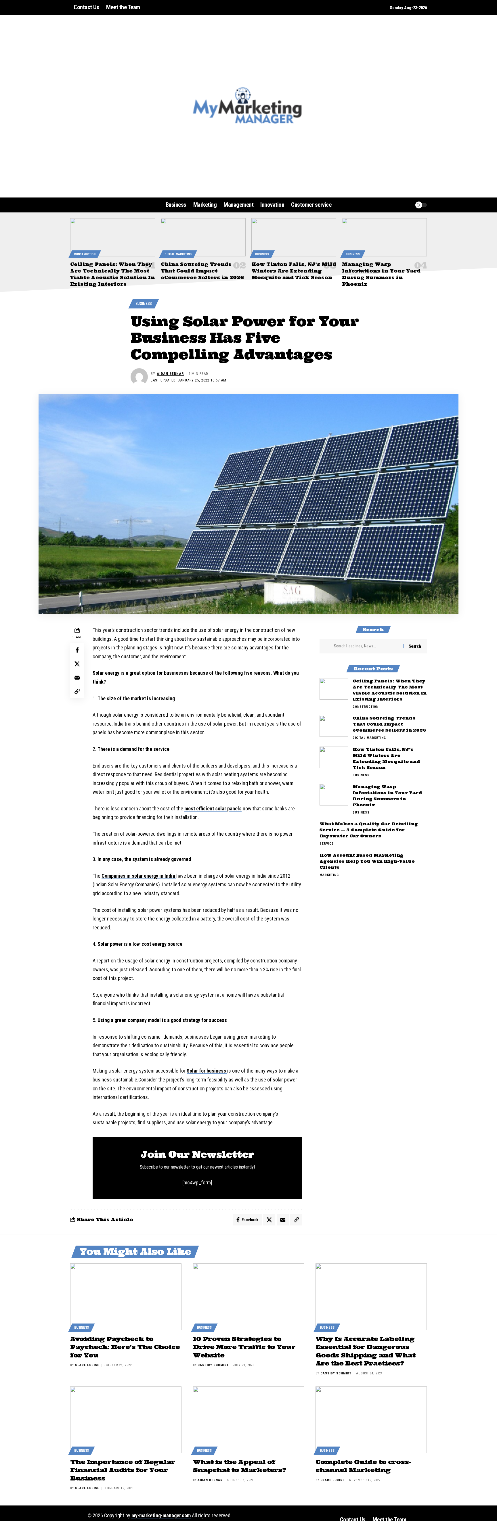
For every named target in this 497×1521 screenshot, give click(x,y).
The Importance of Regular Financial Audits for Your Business (122, 1470)
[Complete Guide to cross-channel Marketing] (371, 1419)
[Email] (77, 677)
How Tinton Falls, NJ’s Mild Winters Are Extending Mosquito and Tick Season (293, 270)
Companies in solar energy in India (139, 876)
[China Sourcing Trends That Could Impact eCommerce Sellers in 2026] (203, 237)
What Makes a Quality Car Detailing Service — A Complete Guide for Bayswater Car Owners (369, 830)
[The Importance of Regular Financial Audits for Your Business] (125, 1419)
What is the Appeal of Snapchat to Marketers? (239, 1466)
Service (327, 844)
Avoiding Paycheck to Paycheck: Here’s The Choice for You (125, 1347)
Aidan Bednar (170, 373)
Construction (84, 254)
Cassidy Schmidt (213, 1365)
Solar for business (207, 1071)
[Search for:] (366, 646)
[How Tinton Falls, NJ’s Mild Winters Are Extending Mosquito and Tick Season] (293, 237)
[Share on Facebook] (77, 650)
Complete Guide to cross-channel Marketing (363, 1466)
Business (262, 254)
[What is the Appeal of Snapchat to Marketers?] (248, 1419)
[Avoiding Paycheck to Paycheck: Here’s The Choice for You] (125, 1296)
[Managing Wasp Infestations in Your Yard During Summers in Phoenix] (384, 237)
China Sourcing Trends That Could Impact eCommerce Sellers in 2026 (202, 270)
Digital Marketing (178, 254)
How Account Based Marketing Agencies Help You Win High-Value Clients (367, 861)
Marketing (329, 875)
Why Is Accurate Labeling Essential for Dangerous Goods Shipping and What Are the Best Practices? (365, 1351)
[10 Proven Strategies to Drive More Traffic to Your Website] (248, 1296)
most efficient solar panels (213, 808)
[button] (396, 205)
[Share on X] (77, 663)
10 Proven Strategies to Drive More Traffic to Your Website (244, 1347)
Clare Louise (87, 1365)
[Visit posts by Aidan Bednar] (139, 376)
